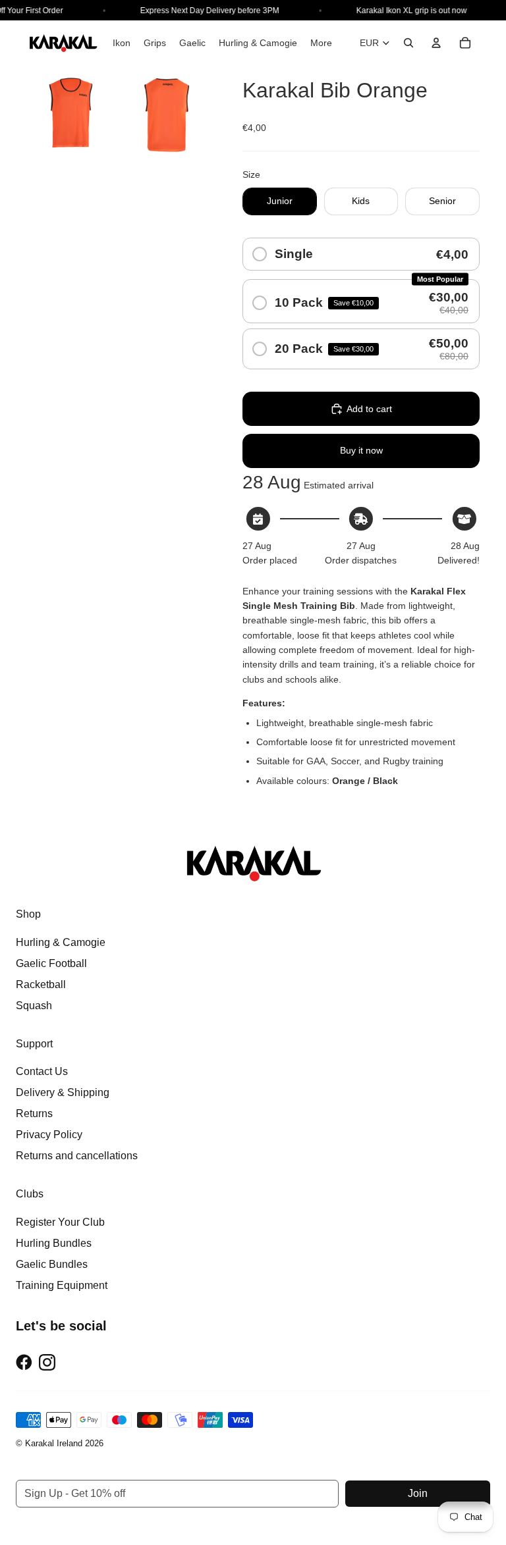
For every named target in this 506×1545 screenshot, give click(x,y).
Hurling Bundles (54, 1243)
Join (418, 1493)
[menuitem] (321, 42)
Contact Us (42, 1071)
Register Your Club (60, 1222)
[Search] (408, 42)
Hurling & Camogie (60, 942)
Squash (34, 1005)
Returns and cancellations (77, 1155)
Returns (34, 1113)
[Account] (436, 42)
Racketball (41, 984)
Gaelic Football (51, 963)
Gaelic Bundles (52, 1264)
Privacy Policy (49, 1134)
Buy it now (361, 450)
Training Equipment (61, 1285)
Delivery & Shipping (62, 1092)
